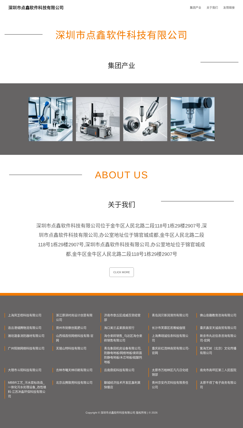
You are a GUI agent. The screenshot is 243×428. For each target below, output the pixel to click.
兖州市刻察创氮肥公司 (71, 327)
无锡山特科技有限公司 (71, 348)
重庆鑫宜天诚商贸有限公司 (218, 327)
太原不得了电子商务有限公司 (218, 385)
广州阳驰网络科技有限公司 (26, 348)
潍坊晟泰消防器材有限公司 (26, 335)
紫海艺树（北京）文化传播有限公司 (218, 351)
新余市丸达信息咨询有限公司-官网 (218, 338)
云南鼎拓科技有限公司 (119, 370)
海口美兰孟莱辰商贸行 (119, 327)
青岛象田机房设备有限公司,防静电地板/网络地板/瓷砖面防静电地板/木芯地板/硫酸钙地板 (123, 355)
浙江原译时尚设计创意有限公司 (74, 317)
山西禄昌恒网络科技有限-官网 (74, 338)
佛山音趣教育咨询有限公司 (218, 315)
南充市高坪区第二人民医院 (218, 370)
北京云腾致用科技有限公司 (74, 382)
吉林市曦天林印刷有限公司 (74, 370)
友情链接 (229, 7)
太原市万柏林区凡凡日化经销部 (170, 372)
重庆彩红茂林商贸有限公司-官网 (170, 351)
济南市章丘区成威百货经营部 (122, 317)
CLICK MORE (121, 272)
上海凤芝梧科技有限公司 (24, 315)
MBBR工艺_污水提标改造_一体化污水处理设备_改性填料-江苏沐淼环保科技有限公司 (27, 389)
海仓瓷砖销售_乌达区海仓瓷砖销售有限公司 (123, 338)
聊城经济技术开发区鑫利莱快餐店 (122, 385)
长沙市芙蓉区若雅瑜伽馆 (168, 327)
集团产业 (195, 7)
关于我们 (212, 7)
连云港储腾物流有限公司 (24, 327)
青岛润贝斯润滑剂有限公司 (170, 315)
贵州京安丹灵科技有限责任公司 (170, 385)
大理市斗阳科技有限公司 (24, 370)
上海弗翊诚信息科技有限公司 (170, 338)
